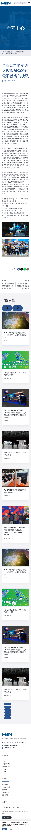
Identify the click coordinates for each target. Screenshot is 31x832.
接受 (4, 829)
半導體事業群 (6, 764)
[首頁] (3, 52)
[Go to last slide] (7, 308)
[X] (21, 269)
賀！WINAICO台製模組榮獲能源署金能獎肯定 (23, 284)
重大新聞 (5, 795)
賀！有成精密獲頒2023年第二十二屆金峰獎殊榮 (8, 284)
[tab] (7, 704)
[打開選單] (29, 3)
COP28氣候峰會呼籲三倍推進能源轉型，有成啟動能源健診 (15, 335)
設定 (11, 829)
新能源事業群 (6, 766)
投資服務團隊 (6, 787)
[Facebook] (18, 269)
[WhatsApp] (24, 269)
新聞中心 (5, 772)
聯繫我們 (5, 784)
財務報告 (5, 790)
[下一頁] (17, 308)
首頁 (3, 761)
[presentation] (15, 320)
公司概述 (5, 769)
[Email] (27, 269)
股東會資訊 (5, 792)
